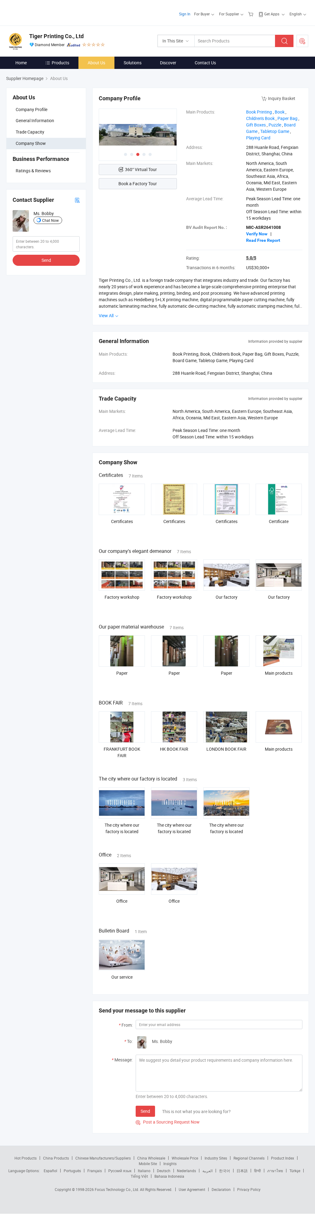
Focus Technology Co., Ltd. (117, 1189)
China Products (56, 1158)
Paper (122, 673)
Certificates (122, 521)
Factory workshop (122, 597)
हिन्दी (257, 1170)
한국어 (224, 1170)
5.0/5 (251, 257)
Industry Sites (216, 1158)
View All (106, 315)
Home (21, 63)
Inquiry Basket (281, 98)
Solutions (133, 63)
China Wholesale (151, 1158)
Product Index (282, 1158)
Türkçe (294, 1170)
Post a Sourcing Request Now (168, 1122)
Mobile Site (148, 1163)
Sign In (184, 13)
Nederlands (186, 1170)
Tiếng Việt (139, 1176)
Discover (168, 63)
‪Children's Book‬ (260, 118)
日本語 (242, 1170)
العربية (207, 1170)
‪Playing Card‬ (258, 138)
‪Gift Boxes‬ (256, 125)
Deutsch (163, 1170)
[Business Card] (77, 200)
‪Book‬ (280, 112)
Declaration (221, 1189)
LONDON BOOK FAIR (226, 749)
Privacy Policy (249, 1189)
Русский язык (119, 1170)
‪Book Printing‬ (259, 112)
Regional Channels (249, 1158)
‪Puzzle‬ (275, 125)
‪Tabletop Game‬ (274, 131)
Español (50, 1170)
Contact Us (205, 63)
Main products (279, 673)
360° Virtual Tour (141, 169)
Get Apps (271, 13)
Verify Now (256, 233)
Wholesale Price (185, 1158)
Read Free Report (263, 240)
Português (72, 1170)
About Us (96, 63)
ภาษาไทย (275, 1170)
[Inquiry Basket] (251, 13)
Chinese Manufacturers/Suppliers (103, 1158)
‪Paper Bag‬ (287, 118)
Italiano (144, 1170)
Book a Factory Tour (137, 183)
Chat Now (50, 220)
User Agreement (192, 1189)
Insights (170, 1163)
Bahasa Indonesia (169, 1176)
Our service (122, 977)
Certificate (279, 521)
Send (46, 260)
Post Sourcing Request (302, 41)
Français (94, 1170)
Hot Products (25, 1158)
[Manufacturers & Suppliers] (45, 12)
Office (121, 901)
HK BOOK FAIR (174, 749)
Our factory (226, 597)
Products (60, 63)
